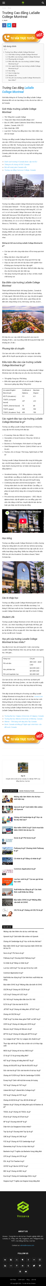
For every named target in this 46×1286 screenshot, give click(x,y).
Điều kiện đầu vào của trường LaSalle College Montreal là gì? (24, 63)
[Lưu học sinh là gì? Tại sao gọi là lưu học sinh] (7, 881)
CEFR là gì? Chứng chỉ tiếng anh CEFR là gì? (19, 1024)
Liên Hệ (33, 1280)
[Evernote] (22, 1260)
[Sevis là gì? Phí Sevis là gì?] (7, 840)
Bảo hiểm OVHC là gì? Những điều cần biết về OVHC (22, 985)
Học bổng (11, 71)
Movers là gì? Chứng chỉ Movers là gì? (17, 1029)
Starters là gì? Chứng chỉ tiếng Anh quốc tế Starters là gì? (23, 1106)
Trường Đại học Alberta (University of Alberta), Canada (23, 719)
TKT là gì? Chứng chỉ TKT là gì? (14, 1085)
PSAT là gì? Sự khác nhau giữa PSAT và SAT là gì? (22, 1019)
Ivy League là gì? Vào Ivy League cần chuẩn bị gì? (21, 1039)
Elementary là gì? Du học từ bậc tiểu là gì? (18, 1146)
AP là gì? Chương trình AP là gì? (15, 1122)
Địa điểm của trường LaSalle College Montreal (24, 57)
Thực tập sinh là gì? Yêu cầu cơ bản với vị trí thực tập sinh (23, 1044)
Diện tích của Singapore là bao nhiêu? (17, 1127)
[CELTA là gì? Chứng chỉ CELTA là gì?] (7, 912)
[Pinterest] (17, 1266)
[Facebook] (28, 1260)
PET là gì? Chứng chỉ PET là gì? (15, 1095)
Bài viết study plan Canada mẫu (15, 167)
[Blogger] (11, 1260)
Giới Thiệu (13, 1280)
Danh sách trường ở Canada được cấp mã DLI (20, 162)
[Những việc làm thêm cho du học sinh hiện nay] (7, 799)
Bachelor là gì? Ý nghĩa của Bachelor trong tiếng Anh (22, 1151)
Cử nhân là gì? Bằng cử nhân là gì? (27, 858)
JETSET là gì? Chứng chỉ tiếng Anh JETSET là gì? (21, 1009)
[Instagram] (40, 1260)
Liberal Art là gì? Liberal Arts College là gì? (19, 1090)
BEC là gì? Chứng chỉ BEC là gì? (15, 1171)
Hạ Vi (5, 20)
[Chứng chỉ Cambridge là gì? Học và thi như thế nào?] (7, 819)
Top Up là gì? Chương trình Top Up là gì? (18, 1132)
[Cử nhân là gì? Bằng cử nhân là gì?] (7, 861)
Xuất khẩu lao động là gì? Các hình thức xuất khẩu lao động (23, 978)
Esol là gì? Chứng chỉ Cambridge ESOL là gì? (19, 1176)
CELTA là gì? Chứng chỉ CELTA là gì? (28, 910)
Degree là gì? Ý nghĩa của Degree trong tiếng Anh (21, 1181)
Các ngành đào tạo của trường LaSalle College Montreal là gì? (24, 67)
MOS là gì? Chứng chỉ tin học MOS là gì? (18, 1051)
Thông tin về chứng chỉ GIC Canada (17, 164)
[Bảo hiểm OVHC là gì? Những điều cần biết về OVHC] (7, 902)
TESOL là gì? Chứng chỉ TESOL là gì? (17, 1112)
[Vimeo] (40, 1266)
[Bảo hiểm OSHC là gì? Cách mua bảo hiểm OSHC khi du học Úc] (7, 830)
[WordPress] (20, 1272)
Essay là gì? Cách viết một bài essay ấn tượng (20, 1080)
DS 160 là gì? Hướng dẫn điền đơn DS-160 (19, 999)
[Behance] (5, 1260)
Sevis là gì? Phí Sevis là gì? (25, 838)
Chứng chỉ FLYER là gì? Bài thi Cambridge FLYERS (21, 1075)
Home (4, 8)
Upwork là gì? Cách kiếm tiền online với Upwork (20, 936)
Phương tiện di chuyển (16, 59)
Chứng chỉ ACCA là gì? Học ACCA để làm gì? (19, 1100)
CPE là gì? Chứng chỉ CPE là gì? (15, 1156)
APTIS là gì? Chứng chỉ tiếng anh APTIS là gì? (20, 1034)
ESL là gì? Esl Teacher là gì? (13, 1161)
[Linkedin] (5, 1266)
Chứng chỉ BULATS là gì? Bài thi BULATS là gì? (20, 1066)
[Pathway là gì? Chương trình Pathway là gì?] (7, 850)
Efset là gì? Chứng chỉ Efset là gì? (16, 1117)
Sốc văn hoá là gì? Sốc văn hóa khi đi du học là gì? (22, 1070)
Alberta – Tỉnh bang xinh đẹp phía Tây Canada (20, 721)
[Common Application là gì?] (7, 871)
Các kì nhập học (13, 73)
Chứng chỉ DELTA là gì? (11, 1014)
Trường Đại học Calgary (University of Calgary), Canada (24, 716)
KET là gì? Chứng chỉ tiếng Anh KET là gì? (18, 1061)
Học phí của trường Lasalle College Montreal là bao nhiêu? (24, 79)
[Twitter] (34, 1266)
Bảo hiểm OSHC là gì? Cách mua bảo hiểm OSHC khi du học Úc (22, 947)
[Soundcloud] (22, 1266)
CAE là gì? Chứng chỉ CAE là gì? (15, 1137)
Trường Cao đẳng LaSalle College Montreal (19, 52)
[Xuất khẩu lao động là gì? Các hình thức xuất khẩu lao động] (7, 892)
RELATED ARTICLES (10, 791)
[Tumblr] (28, 1266)
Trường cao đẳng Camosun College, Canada (20, 170)
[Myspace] (11, 1266)
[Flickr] (34, 1260)
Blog (9, 8)
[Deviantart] (17, 1260)
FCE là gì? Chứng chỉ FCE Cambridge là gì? (19, 1141)
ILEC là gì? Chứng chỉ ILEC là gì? (15, 994)
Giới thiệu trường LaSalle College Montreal (22, 54)
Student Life (12, 75)
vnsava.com (38, 696)
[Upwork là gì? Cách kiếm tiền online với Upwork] (7, 809)
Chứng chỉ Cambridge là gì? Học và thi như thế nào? (22, 941)
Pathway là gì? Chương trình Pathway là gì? (19, 958)
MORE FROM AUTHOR (26, 791)
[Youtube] (26, 1272)
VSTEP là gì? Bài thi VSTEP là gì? (15, 1166)
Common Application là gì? (25, 869)
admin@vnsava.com (27, 1245)
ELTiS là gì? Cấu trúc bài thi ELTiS (15, 1004)
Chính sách (21, 1280)
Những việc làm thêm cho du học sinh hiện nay (20, 932)
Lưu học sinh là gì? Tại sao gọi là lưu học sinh (20, 968)
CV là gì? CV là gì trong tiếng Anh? (15, 1056)
